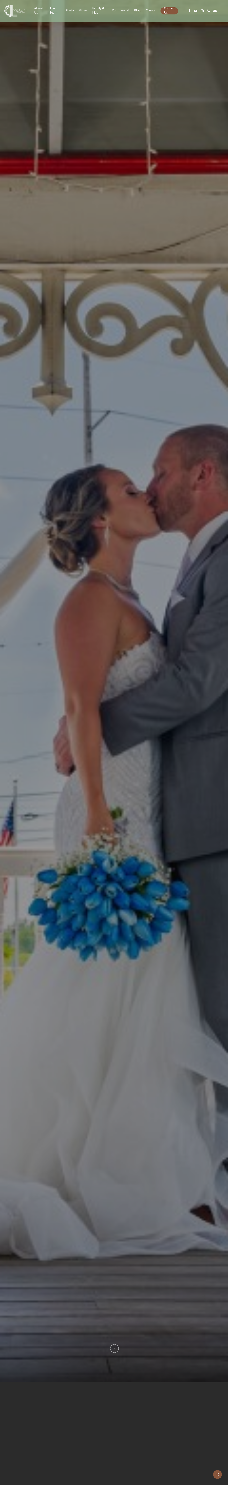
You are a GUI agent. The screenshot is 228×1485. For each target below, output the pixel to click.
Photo (70, 11)
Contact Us (169, 11)
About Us (38, 11)
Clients (150, 11)
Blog (137, 11)
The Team (53, 11)
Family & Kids (98, 11)
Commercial (120, 11)
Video (83, 11)
